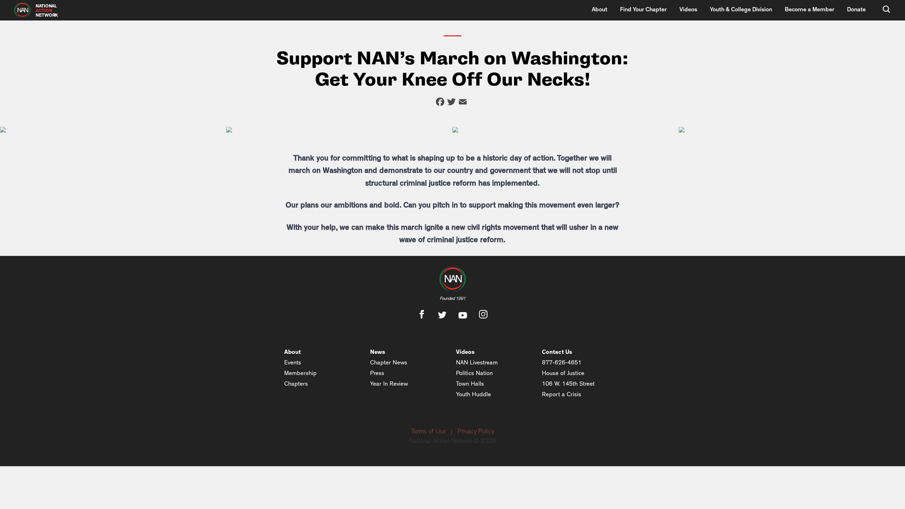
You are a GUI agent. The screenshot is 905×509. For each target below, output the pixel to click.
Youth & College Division (741, 9)
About (599, 9)
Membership (300, 373)
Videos (688, 9)
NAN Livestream (477, 362)
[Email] (462, 102)
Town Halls (470, 384)
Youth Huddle (473, 394)
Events (292, 362)
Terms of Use (428, 431)
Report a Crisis (561, 394)
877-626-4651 (562, 362)
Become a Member (809, 9)
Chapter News (388, 362)
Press (377, 373)
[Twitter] (451, 102)
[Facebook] (440, 102)
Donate (856, 9)
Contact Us (557, 352)
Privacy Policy (476, 431)
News (377, 352)
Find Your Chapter (643, 9)
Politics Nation (474, 373)
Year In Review (389, 384)
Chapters (296, 384)
